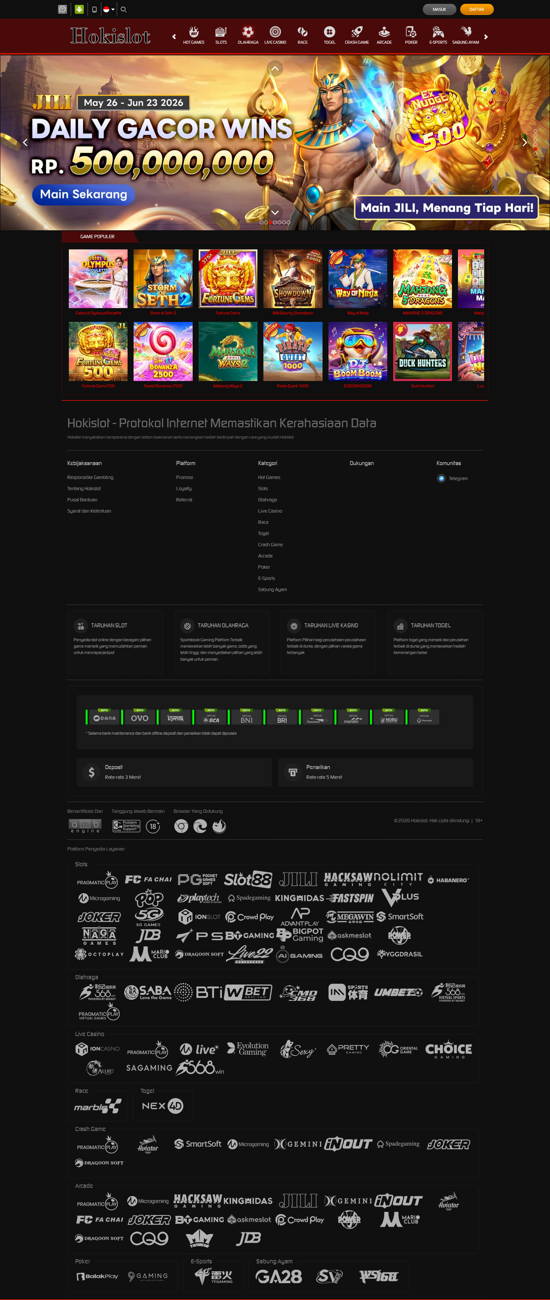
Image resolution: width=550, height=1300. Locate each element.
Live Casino (275, 42)
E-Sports (438, 42)
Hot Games (193, 42)
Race (303, 42)
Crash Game (357, 42)
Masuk (439, 9)
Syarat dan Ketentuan (89, 511)
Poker (411, 42)
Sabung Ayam (465, 42)
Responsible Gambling (90, 477)
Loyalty (184, 488)
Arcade (384, 42)
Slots (221, 42)
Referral (184, 500)
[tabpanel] (275, 143)
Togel (330, 42)
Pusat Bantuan (82, 500)
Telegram (458, 478)
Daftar (477, 9)
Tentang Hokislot (84, 488)
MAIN (103, 279)
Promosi (184, 477)
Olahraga (248, 42)
